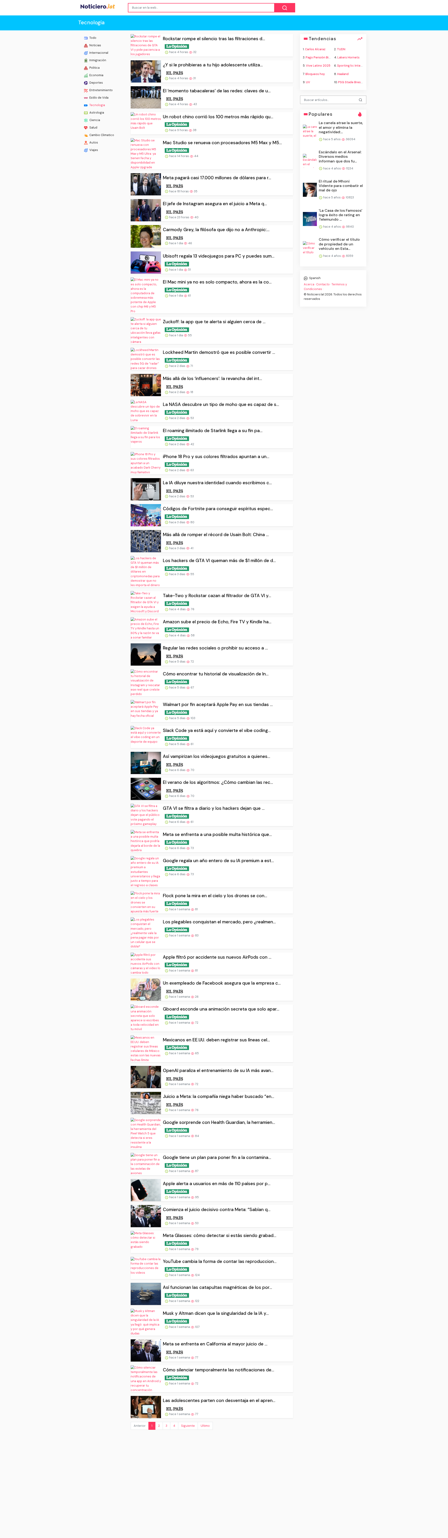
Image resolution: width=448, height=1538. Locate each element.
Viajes (93, 150)
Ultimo (205, 1426)
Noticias (95, 45)
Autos (93, 142)
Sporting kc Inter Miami (354, 66)
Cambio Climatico (101, 135)
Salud (93, 127)
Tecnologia (97, 105)
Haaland (343, 74)
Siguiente (188, 1426)
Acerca (309, 284)
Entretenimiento (101, 90)
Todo (92, 38)
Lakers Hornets (348, 57)
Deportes (96, 83)
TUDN (341, 49)
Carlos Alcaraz (315, 49)
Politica (94, 68)
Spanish (314, 278)
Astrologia (96, 113)
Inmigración (97, 60)
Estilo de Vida (98, 98)
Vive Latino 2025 (318, 66)
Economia (96, 75)
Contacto (323, 284)
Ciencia (94, 120)
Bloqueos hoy (315, 74)
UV (308, 82)
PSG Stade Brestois (352, 82)
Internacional (98, 53)
